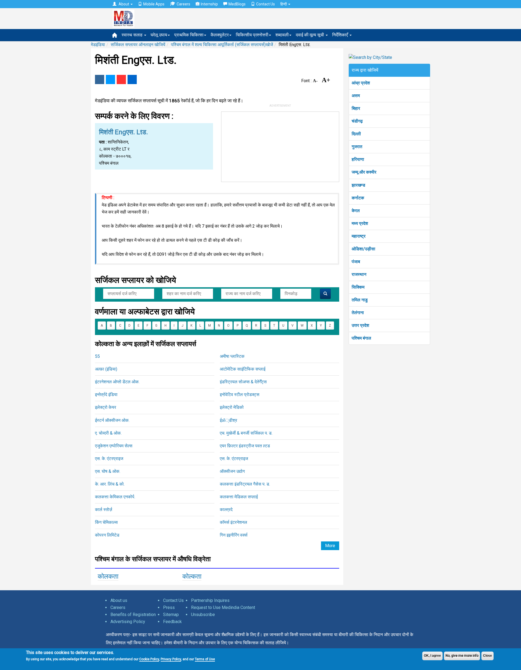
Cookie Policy (149, 659)
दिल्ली (356, 133)
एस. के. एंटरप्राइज (109, 458)
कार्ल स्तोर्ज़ (103, 509)
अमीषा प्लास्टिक (232, 356)
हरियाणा (358, 159)
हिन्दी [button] (284, 4)
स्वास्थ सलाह (133, 34)
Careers (183, 4)
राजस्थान (359, 274)
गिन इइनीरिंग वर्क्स (233, 535)
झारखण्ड (358, 185)
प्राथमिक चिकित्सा (189, 34)
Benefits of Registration (133, 614)
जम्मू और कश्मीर (364, 172)
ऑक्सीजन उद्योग (232, 471)
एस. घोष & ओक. (107, 471)
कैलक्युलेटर (220, 34)
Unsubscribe (203, 614)
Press (169, 607)
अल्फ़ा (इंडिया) (106, 369)
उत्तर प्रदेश (360, 325)
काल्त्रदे (226, 509)
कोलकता (108, 576)
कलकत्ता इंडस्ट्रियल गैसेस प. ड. (245, 484)
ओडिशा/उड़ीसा (363, 248)
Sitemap (171, 614)
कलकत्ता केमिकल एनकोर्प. (115, 496)
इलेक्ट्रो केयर (105, 407)
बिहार (356, 108)
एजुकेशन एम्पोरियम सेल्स (113, 445)
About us (118, 600)
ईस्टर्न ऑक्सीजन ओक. (112, 420)
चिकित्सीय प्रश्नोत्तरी (252, 34)
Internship (209, 4)
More (330, 545)
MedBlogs (237, 4)
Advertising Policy (127, 621)
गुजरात (357, 146)
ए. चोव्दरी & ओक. (108, 433)
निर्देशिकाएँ (340, 34)
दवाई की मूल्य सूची (310, 34)
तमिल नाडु (360, 299)
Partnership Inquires (210, 600)
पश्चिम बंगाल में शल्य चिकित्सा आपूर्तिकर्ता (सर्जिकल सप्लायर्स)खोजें (222, 44)
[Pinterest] (121, 79)
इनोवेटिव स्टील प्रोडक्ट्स (239, 394)
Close (487, 656)
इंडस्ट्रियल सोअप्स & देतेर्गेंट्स (243, 381)
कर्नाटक (358, 197)
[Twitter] (110, 79)
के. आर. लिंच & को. (110, 484)
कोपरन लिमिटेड (107, 535)
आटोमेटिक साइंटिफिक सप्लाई (242, 369)
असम (356, 95)
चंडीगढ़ (357, 121)
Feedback (172, 621)
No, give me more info (462, 656)
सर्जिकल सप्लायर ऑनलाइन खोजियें (138, 44)
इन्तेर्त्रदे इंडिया (106, 394)
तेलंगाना (358, 312)
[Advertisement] (280, 146)
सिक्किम (358, 287)
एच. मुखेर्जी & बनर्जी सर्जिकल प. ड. (246, 433)
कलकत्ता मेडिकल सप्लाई (239, 496)
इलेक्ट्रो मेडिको (232, 407)
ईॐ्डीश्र (228, 420)
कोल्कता (191, 576)
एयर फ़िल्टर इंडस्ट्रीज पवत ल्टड (245, 445)
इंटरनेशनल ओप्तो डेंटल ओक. (117, 381)
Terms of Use (205, 659)
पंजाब (356, 261)
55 (97, 356)
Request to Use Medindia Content (223, 607)
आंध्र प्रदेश (361, 82)
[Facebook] (99, 79)
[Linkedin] (132, 79)
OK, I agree (432, 656)
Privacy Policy (171, 659)
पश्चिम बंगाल (361, 338)
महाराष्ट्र (359, 236)
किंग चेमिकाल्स (106, 522)
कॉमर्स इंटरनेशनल (233, 522)
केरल (356, 210)
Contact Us (265, 4)
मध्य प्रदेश (360, 223)
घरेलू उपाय (159, 34)
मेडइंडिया (98, 44)
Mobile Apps (153, 4)
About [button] (124, 4)
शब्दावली (282, 34)
